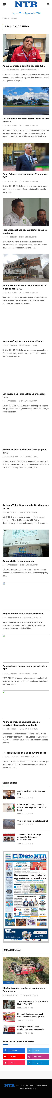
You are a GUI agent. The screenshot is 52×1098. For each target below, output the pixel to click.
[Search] (48, 4)
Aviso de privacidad (28, 1088)
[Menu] (4, 4)
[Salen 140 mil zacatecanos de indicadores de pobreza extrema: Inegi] (9, 807)
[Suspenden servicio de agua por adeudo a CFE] (26, 649)
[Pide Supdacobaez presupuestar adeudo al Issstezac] (26, 212)
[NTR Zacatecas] (26, 4)
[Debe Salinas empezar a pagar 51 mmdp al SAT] (26, 157)
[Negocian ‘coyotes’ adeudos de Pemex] (26, 324)
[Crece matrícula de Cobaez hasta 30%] (9, 794)
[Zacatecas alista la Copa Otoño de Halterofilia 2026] (9, 1004)
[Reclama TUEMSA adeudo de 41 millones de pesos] (26, 488)
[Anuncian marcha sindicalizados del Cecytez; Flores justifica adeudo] (26, 704)
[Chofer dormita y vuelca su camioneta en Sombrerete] (26, 970)
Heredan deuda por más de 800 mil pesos (24, 752)
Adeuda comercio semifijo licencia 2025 (24, 66)
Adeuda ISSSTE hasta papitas (18, 561)
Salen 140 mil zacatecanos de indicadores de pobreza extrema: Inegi (32, 807)
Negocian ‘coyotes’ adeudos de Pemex (23, 341)
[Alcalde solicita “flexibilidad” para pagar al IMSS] (26, 432)
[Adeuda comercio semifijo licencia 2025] (26, 48)
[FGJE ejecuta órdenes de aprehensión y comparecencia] (9, 1029)
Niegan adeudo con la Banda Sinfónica (23, 613)
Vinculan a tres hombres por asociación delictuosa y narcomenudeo (29, 837)
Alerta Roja (8, 983)
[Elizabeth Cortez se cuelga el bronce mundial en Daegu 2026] (9, 1017)
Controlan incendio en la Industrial (32, 821)
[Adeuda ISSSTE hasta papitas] (26, 543)
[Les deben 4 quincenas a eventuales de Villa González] (26, 101)
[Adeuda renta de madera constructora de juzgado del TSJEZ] (26, 268)
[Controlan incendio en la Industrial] (9, 824)
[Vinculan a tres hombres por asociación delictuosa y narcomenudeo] (9, 837)
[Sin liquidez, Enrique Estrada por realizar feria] (26, 376)
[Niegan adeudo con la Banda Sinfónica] (26, 596)
